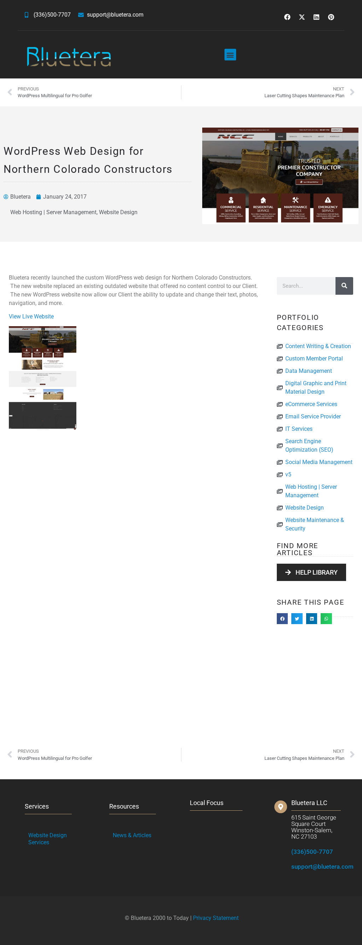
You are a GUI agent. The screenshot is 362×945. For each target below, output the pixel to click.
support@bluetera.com (322, 866)
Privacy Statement (216, 918)
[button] (230, 54)
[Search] (344, 286)
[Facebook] (287, 17)
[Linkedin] (316, 17)
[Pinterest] (331, 17)
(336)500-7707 (312, 851)
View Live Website (31, 316)
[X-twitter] (302, 17)
